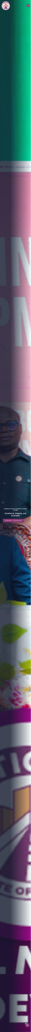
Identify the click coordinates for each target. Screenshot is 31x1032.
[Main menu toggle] (28, 5)
